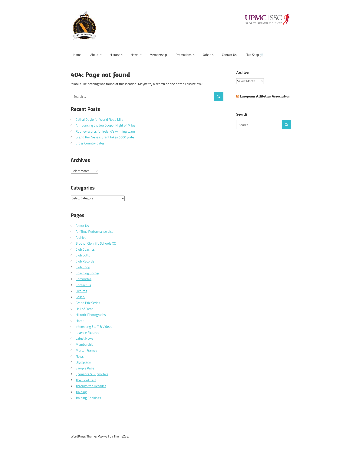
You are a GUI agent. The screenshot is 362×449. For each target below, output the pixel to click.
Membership (158, 54)
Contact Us (229, 54)
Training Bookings (88, 397)
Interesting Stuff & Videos (94, 326)
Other (207, 54)
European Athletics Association (265, 96)
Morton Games (86, 350)
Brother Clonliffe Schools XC (96, 243)
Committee (83, 279)
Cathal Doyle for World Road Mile (99, 119)
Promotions (184, 54)
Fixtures (81, 290)
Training (81, 392)
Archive (81, 237)
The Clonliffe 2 (86, 380)
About (94, 54)
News (134, 54)
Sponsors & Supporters (92, 374)
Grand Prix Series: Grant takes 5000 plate (105, 137)
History (115, 54)
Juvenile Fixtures (87, 332)
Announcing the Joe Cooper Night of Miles (105, 125)
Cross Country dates (90, 143)
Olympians (83, 362)
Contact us (83, 285)
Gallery (80, 296)
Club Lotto (83, 255)
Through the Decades (91, 385)
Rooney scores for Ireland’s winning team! (106, 131)
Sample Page (85, 368)
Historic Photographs (91, 314)
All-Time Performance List (94, 231)
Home (77, 54)
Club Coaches (85, 249)
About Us (82, 225)
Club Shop (83, 267)
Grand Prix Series (88, 302)
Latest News (84, 338)
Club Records (85, 261)
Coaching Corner (87, 273)
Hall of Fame (84, 308)
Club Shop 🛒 (254, 54)
